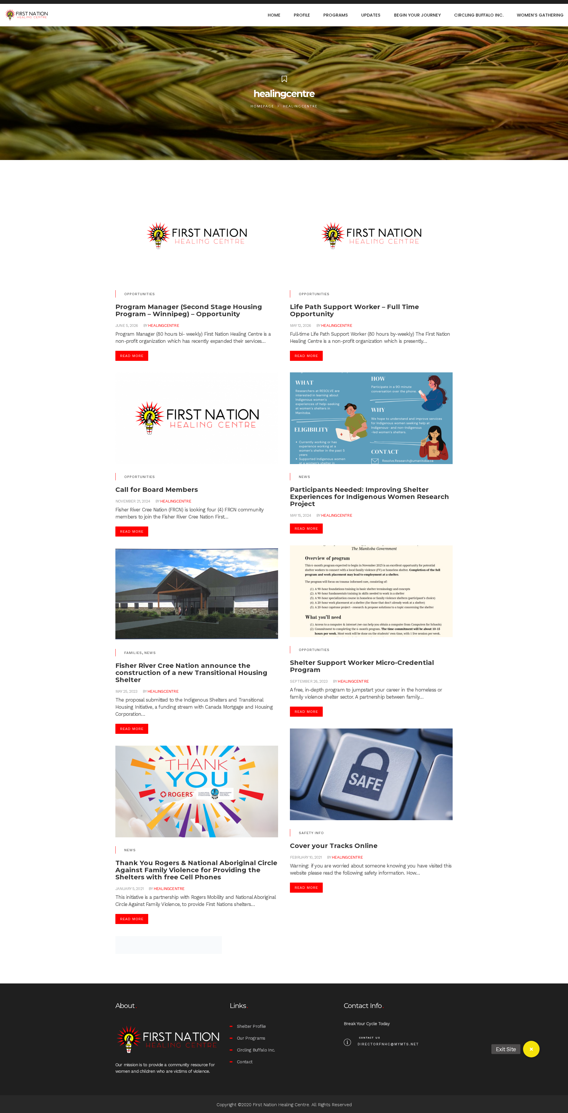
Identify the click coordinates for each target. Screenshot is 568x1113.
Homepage (262, 106)
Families (133, 653)
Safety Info (311, 833)
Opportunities (139, 294)
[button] (531, 1049)
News (304, 477)
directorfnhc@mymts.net (388, 1044)
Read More (131, 356)
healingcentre (163, 325)
